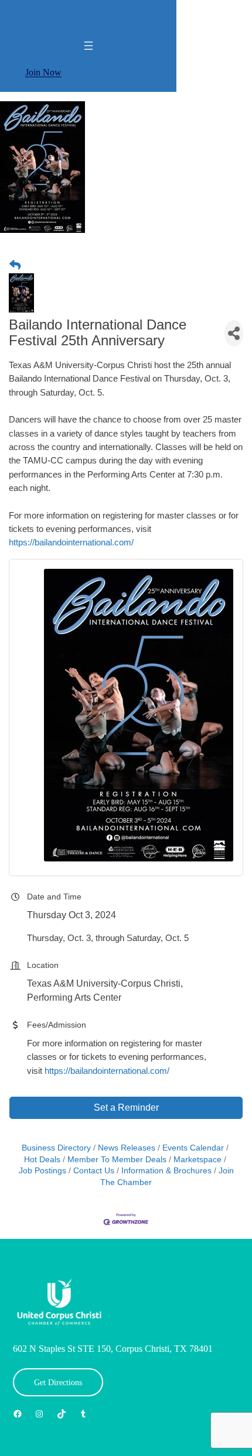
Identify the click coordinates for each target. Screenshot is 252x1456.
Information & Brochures (166, 1170)
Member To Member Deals (116, 1159)
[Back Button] (15, 265)
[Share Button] (233, 333)
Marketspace (197, 1159)
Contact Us (93, 1170)
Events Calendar (193, 1147)
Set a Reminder (126, 1107)
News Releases (126, 1147)
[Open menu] (88, 46)
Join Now (43, 72)
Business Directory (56, 1147)
